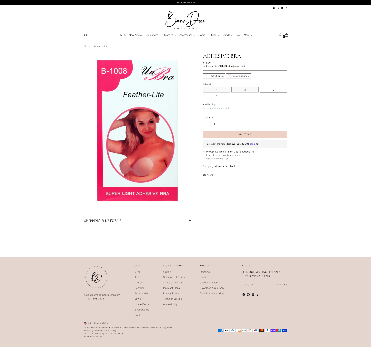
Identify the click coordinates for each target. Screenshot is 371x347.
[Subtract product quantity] (205, 124)
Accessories (141, 293)
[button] (245, 66)
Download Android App (213, 293)
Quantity (208, 117)
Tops (137, 277)
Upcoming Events (210, 282)
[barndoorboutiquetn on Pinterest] (282, 8)
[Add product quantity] (214, 124)
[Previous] (162, 2)
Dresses (139, 282)
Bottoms (139, 287)
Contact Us (206, 277)
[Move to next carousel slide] (284, 251)
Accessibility (170, 304)
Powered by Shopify (93, 336)
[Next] (208, 2)
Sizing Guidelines (173, 282)
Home (87, 46)
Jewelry (139, 298)
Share (210, 175)
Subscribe (281, 284)
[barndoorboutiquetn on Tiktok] (285, 8)
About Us (205, 271)
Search (167, 271)
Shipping (208, 166)
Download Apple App (212, 287)
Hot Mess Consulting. (107, 330)
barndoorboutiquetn (110, 327)
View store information (217, 158)
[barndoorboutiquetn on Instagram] (278, 8)
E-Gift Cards (142, 309)
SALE (138, 315)
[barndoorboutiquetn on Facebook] (274, 8)
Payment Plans (171, 287)
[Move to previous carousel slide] (277, 251)
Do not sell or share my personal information (103, 333)
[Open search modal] (86, 35)
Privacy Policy (171, 293)
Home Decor (142, 304)
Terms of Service (172, 298)
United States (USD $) (97, 323)
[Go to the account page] (279, 35)
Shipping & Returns (174, 277)
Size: (207, 83)
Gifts (137, 271)
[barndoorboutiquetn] (185, 20)
